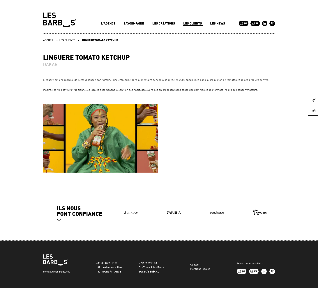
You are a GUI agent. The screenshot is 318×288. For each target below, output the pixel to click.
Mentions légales (200, 269)
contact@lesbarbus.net (56, 272)
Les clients (193, 23)
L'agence (108, 23)
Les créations (164, 23)
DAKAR (50, 65)
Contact (194, 265)
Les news (217, 23)
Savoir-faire (134, 23)
